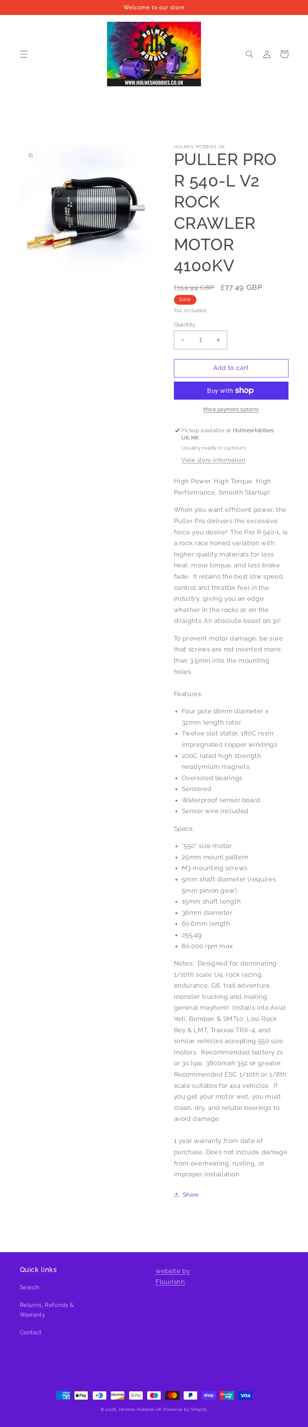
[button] (23, 54)
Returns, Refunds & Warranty (47, 1310)
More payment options (231, 409)
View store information (213, 460)
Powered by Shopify (185, 1409)
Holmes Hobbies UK (140, 1409)
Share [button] (191, 1194)
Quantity (185, 325)
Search (29, 1287)
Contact (31, 1332)
